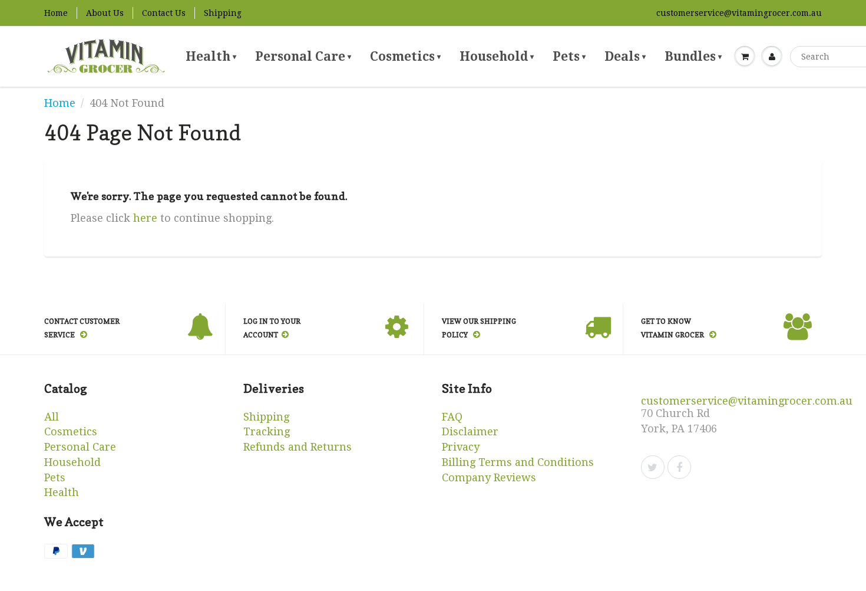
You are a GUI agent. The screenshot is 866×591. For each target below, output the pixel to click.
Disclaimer (470, 431)
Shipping (223, 13)
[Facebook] (679, 467)
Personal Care (303, 56)
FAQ (452, 417)
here (145, 218)
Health (211, 56)
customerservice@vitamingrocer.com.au (739, 13)
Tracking (266, 431)
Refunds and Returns (297, 447)
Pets (569, 56)
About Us (105, 13)
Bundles (693, 56)
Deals (625, 56)
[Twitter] (653, 467)
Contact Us (164, 13)
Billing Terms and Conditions (518, 462)
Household (497, 56)
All (51, 417)
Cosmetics (405, 56)
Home (56, 13)
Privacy (461, 447)
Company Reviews (489, 477)
